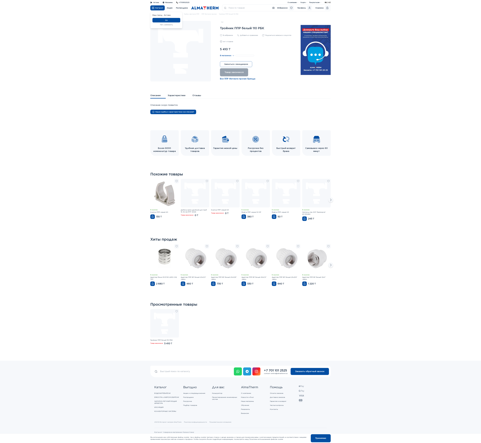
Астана (156, 2)
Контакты (274, 409)
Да (166, 20)
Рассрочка (187, 401)
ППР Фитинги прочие (209, 14)
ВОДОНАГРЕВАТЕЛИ (162, 393)
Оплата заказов (276, 393)
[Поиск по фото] (273, 8)
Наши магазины (247, 401)
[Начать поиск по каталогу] (225, 7)
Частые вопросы (277, 405)
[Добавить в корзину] (152, 216)
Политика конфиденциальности (195, 422)
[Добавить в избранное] (176, 181)
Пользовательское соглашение (220, 422)
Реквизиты (245, 409)
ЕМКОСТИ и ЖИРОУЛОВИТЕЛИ (166, 397)
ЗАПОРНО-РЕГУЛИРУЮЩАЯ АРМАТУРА (165, 402)
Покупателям (314, 2)
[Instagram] (256, 371)
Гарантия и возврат (278, 401)
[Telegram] (247, 371)
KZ (330, 2)
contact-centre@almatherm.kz (276, 373)
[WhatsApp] (238, 371)
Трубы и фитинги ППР (191, 14)
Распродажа (182, 8)
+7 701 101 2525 (275, 370)
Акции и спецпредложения (194, 393)
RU (326, 2)
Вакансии (245, 413)
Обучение (245, 405)
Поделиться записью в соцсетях (278, 35)
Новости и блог (247, 397)
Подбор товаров (190, 405)
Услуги (303, 2)
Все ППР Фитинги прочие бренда (237, 79)
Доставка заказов (277, 397)
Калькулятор (217, 393)
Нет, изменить (166, 25)
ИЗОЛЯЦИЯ (158, 407)
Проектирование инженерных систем (224, 398)
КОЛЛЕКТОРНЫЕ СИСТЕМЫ (165, 411)
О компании (292, 2)
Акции (169, 8)
